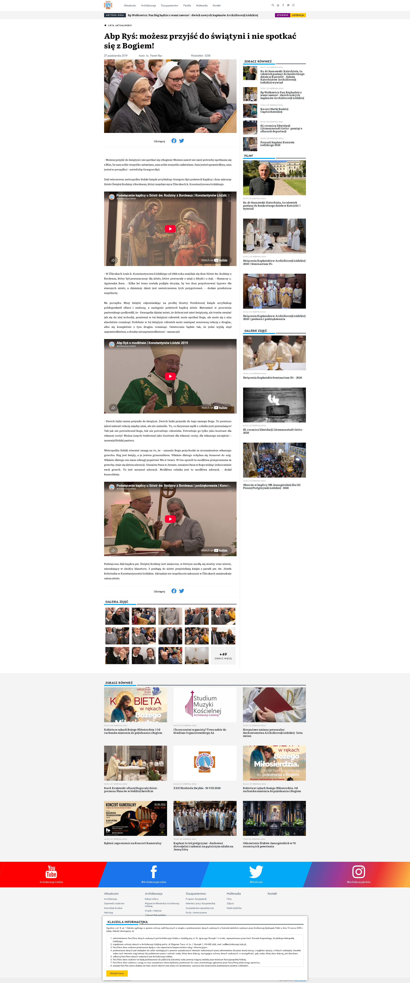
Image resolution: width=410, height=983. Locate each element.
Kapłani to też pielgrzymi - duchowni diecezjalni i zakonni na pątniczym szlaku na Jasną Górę (203, 846)
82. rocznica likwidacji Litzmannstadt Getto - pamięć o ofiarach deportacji (281, 128)
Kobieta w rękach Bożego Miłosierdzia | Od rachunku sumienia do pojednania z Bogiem (133, 731)
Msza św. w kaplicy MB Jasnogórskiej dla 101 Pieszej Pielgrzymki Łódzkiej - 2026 (272, 486)
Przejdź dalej (117, 973)
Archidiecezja (148, 5)
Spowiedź (282, 15)
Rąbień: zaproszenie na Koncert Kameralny (133, 843)
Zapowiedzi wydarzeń (114, 903)
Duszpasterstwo (169, 5)
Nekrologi (108, 912)
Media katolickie (234, 908)
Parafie (187, 5)
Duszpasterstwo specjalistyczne (200, 908)
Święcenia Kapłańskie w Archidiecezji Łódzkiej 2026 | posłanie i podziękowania (274, 317)
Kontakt (217, 5)
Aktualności (130, 5)
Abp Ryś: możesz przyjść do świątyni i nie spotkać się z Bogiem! (200, 40)
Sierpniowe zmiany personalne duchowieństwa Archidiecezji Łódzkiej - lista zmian (273, 732)
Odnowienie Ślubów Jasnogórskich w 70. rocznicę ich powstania (269, 844)
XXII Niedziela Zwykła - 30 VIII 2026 (197, 788)
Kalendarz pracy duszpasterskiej (200, 903)
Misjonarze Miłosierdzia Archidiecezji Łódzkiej (162, 905)
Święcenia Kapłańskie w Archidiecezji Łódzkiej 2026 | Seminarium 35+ (274, 262)
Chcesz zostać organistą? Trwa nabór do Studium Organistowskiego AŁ (199, 731)
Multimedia (202, 5)
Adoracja (298, 15)
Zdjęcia (230, 903)
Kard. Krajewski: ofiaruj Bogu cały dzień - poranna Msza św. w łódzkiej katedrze (131, 789)
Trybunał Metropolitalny (155, 915)
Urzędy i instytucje (153, 910)
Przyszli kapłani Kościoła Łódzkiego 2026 (277, 143)
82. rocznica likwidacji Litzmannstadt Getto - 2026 (273, 431)
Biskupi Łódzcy (151, 899)
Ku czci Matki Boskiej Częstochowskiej (274, 110)
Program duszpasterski (196, 899)
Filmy (229, 899)
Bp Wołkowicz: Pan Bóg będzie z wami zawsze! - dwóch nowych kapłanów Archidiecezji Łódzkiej (193, 15)
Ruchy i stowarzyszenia (196, 912)
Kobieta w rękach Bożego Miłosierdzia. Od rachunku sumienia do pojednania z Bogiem (272, 789)
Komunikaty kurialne (113, 908)
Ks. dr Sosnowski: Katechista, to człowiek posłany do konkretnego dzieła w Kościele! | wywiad (272, 205)
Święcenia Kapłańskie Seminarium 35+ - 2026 (272, 377)
